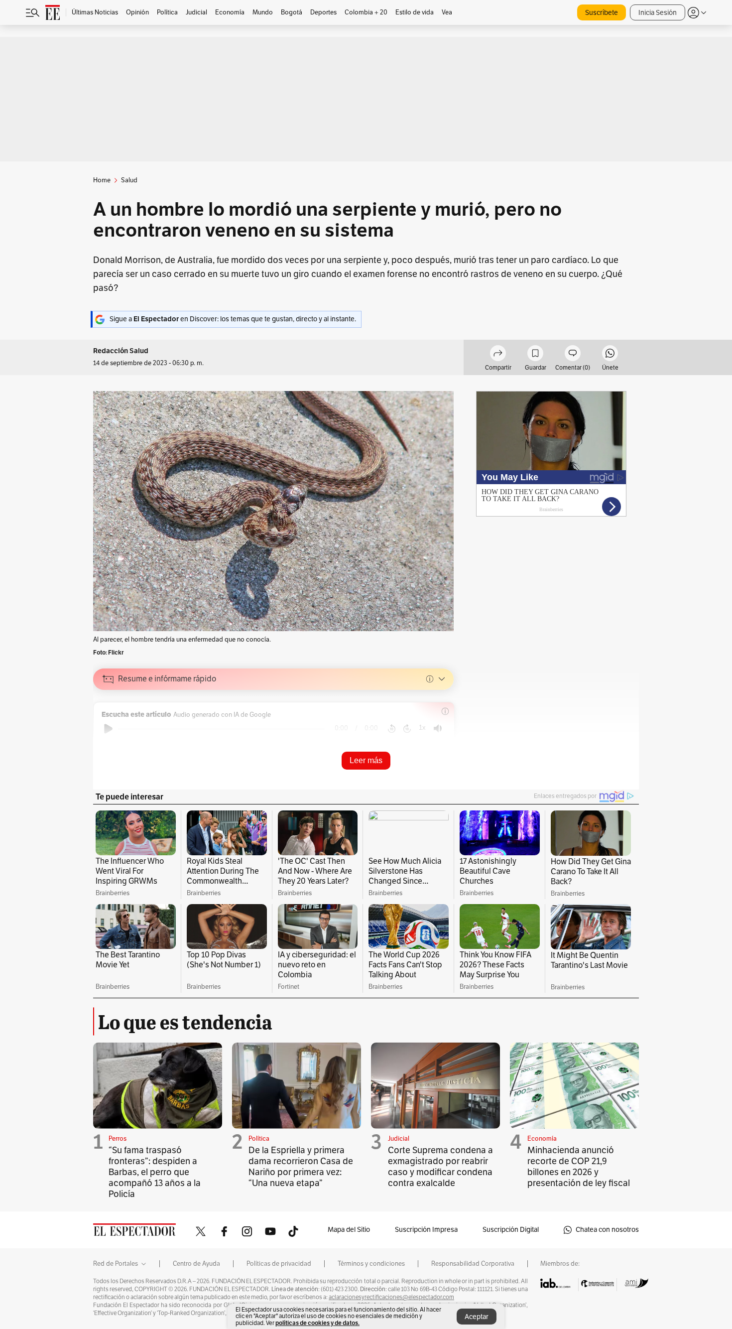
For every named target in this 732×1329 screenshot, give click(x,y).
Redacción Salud (120, 351)
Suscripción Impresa (426, 1229)
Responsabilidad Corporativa (472, 1263)
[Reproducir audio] (108, 729)
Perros (117, 1139)
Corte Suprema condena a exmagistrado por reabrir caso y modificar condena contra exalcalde (440, 1167)
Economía (542, 1139)
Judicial (398, 1139)
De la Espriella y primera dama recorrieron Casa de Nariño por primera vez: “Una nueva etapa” (300, 1167)
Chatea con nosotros (607, 1229)
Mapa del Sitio (349, 1229)
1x (422, 727)
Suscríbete (601, 12)
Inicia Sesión (657, 12)
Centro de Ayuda (196, 1263)
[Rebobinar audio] (391, 728)
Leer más (366, 760)
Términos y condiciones (371, 1263)
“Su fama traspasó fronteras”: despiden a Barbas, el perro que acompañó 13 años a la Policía (155, 1172)
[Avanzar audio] (407, 728)
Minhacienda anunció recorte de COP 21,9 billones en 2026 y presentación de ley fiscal (578, 1167)
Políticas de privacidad (278, 1263)
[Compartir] (498, 354)
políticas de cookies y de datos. (317, 1323)
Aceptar (476, 1317)
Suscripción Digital (511, 1229)
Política (258, 1139)
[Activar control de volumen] (438, 728)
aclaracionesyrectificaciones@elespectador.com (391, 1297)
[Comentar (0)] (573, 354)
